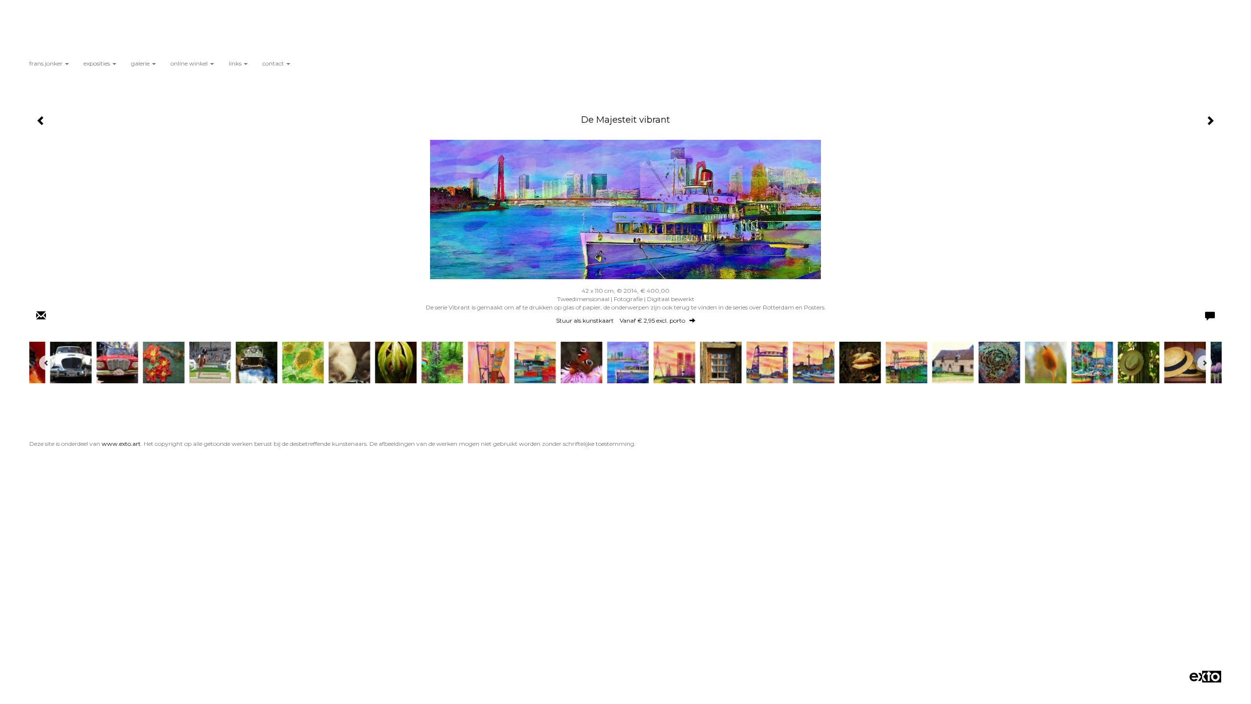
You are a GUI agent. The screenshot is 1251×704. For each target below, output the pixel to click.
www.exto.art (121, 443)
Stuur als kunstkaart (620, 320)
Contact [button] (273, 63)
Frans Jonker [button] (46, 63)
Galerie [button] (141, 63)
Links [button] (236, 63)
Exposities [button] (97, 63)
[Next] (1204, 362)
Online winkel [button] (190, 63)
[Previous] (46, 362)
